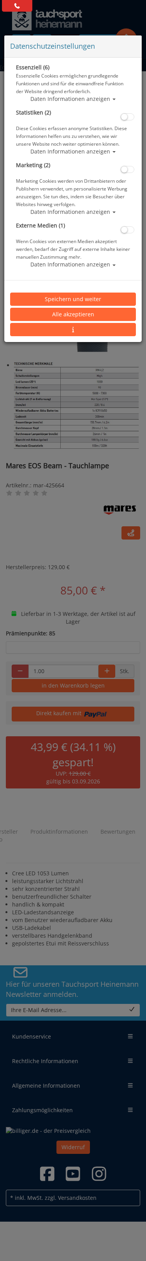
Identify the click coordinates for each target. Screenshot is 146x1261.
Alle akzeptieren (73, 314)
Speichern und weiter (73, 299)
